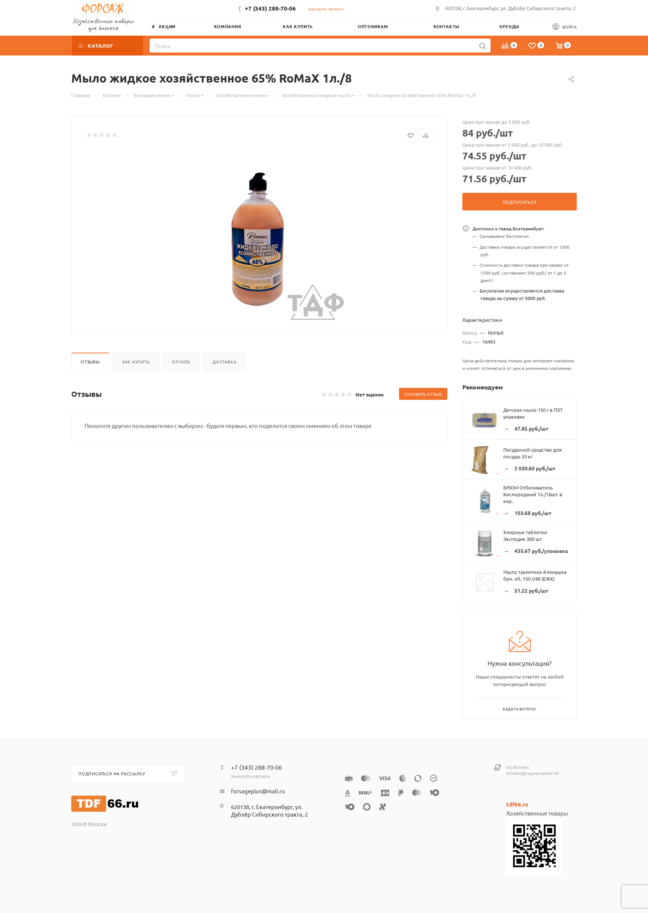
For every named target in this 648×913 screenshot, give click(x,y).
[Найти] (482, 46)
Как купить (136, 362)
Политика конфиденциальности (532, 770)
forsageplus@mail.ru (258, 790)
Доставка (224, 362)
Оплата (181, 362)
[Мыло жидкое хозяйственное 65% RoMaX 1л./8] (259, 235)
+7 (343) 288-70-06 (270, 8)
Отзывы (90, 362)
